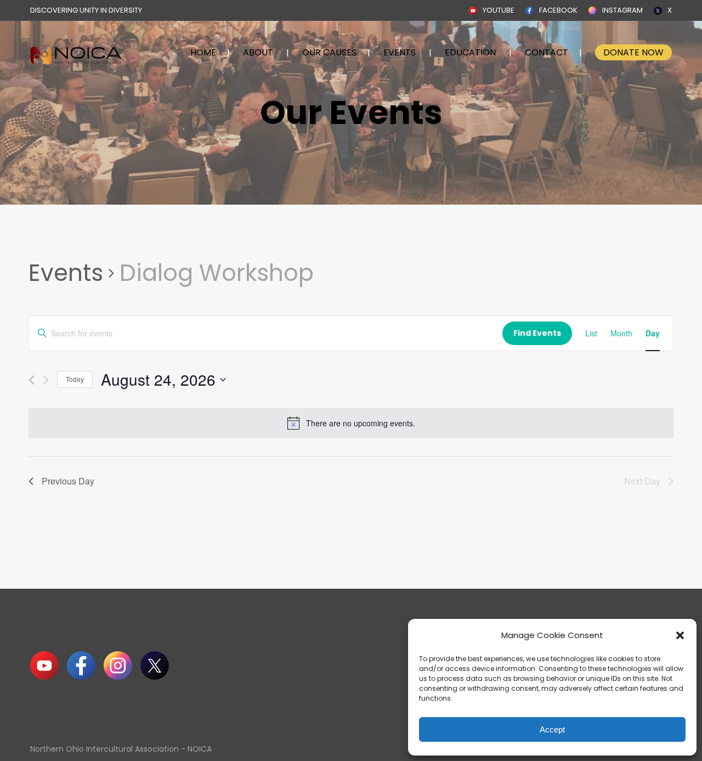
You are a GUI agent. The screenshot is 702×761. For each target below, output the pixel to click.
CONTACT (546, 52)
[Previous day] (32, 380)
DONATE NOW (633, 52)
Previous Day (68, 481)
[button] (680, 635)
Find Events (537, 333)
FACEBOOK (558, 10)
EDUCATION (470, 52)
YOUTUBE (498, 10)
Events (66, 273)
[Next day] (46, 380)
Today (75, 379)
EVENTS (399, 52)
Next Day (642, 481)
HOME (203, 52)
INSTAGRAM (622, 10)
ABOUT (258, 52)
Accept (552, 729)
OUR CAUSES (329, 52)
